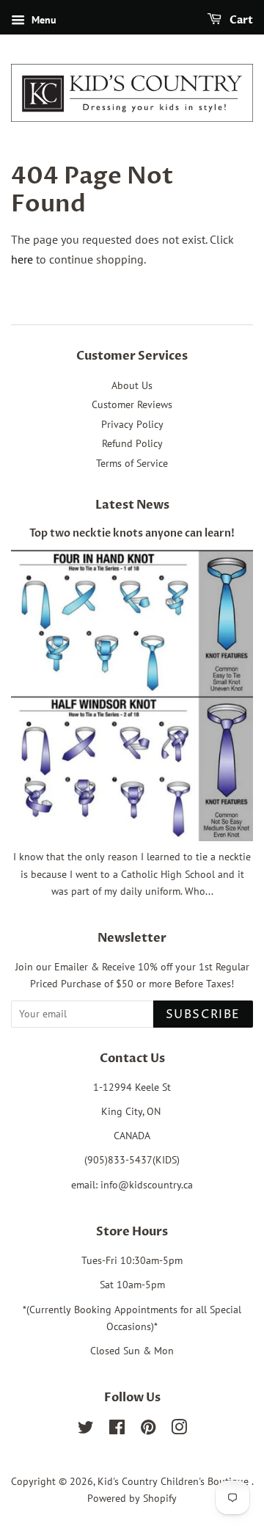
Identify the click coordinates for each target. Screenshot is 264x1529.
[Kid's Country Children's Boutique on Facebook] (117, 1430)
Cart (240, 20)
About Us (132, 385)
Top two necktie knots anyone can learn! (132, 533)
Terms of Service (132, 463)
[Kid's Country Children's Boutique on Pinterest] (148, 1430)
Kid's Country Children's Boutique (175, 1481)
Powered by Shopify (132, 1498)
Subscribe (203, 1014)
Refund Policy (132, 443)
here (22, 259)
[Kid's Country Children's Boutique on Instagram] (179, 1430)
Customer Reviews (132, 404)
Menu (42, 19)
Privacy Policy (132, 424)
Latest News (132, 505)
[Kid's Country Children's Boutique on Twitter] (86, 1430)
